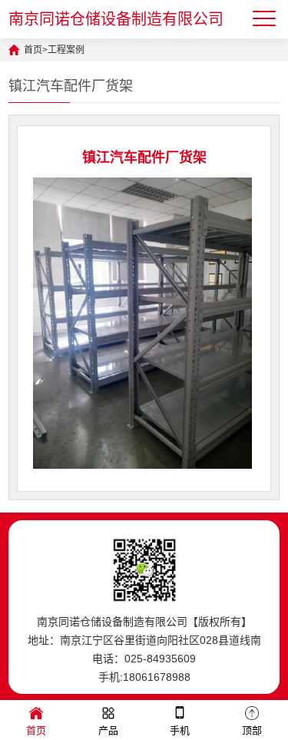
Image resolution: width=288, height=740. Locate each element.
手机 (180, 730)
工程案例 (66, 50)
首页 (33, 50)
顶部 (252, 730)
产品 (108, 730)
